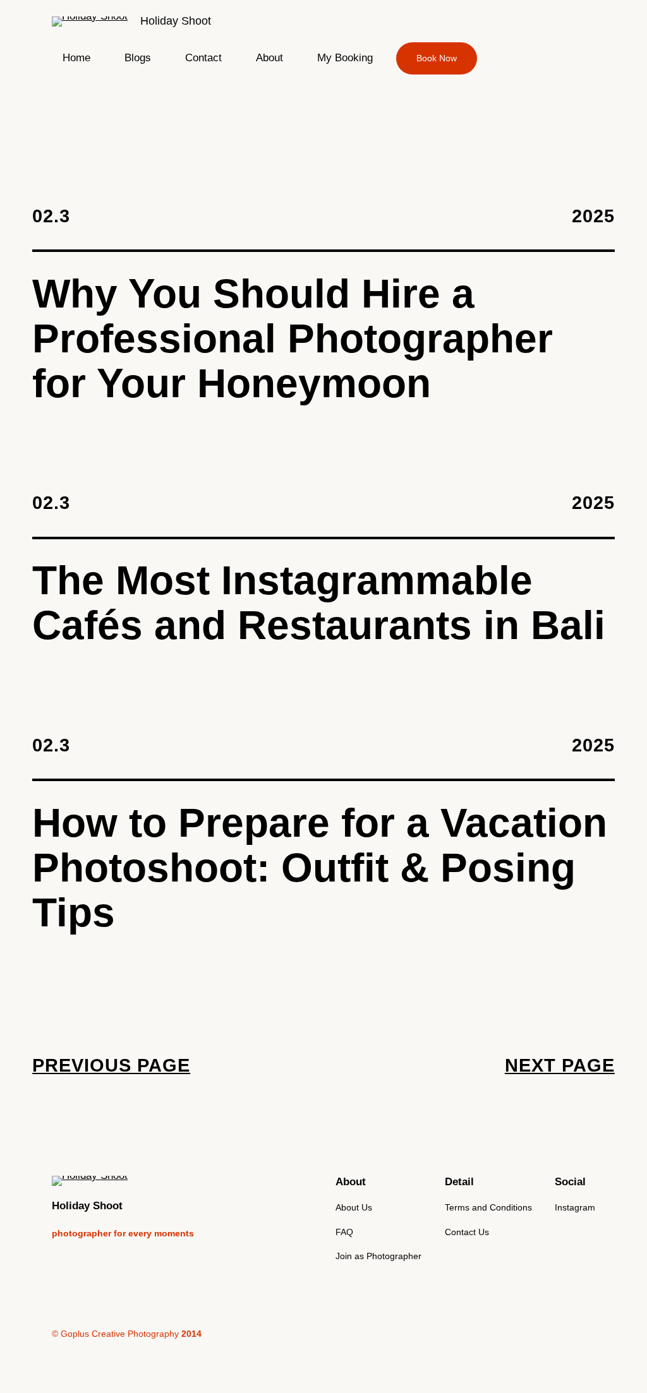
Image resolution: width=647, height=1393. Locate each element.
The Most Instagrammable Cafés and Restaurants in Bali (318, 603)
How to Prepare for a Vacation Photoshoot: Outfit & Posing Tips (319, 868)
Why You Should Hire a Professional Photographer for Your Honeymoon (292, 339)
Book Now (436, 58)
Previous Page (111, 1065)
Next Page (560, 1065)
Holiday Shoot (175, 21)
